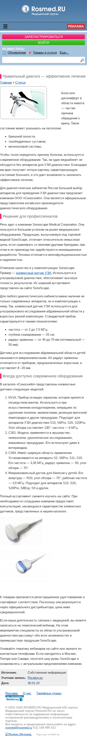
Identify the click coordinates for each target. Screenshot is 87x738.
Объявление (17, 52)
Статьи (20, 82)
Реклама (76, 26)
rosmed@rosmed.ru (18, 727)
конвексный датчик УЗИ (33, 273)
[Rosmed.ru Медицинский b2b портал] (44, 15)
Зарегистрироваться (43, 37)
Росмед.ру (35, 678)
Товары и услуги (45, 52)
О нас (27, 693)
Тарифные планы (48, 693)
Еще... (64, 52)
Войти (43, 42)
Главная (6, 82)
